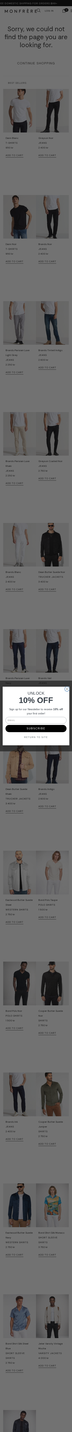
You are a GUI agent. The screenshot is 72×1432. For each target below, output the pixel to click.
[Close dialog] (67, 689)
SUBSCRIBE (36, 728)
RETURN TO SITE (36, 737)
